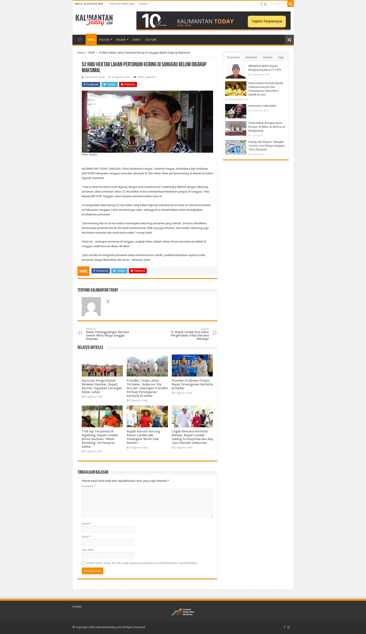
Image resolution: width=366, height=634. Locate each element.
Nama (86, 523)
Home (81, 52)
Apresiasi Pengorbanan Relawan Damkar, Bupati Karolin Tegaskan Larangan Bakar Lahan (102, 386)
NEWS (91, 39)
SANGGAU (150, 77)
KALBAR (121, 39)
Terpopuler (233, 57)
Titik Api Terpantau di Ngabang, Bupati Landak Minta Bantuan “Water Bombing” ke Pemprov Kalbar (100, 439)
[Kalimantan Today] (94, 20)
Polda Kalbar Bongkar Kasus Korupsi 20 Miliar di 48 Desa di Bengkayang (266, 126)
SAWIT (136, 39)
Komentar (89, 486)
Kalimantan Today (95, 77)
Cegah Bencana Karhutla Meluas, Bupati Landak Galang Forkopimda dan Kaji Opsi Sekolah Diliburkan (192, 437)
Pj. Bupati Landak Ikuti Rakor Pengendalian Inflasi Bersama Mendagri (190, 334)
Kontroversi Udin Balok (262, 105)
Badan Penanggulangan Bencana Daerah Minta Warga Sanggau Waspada (107, 334)
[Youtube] (265, 4)
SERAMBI (80, 39)
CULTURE (150, 39)
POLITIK (104, 39)
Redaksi (143, 3)
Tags (281, 57)
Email (86, 536)
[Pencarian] (290, 4)
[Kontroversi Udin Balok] (235, 111)
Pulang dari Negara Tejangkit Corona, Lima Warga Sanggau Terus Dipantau (266, 145)
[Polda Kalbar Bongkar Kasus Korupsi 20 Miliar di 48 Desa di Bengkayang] (235, 128)
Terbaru (267, 57)
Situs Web (88, 549)
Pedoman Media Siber (122, 3)
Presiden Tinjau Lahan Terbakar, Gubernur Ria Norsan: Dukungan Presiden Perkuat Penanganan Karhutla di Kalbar (147, 388)
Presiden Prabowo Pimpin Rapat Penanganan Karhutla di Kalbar (192, 384)
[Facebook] (261, 4)
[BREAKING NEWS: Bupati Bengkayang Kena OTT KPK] (235, 71)
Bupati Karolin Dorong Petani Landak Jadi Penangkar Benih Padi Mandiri (143, 437)
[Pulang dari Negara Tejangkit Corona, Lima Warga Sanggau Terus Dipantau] (235, 147)
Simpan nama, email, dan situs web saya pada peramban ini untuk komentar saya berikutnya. (142, 563)
